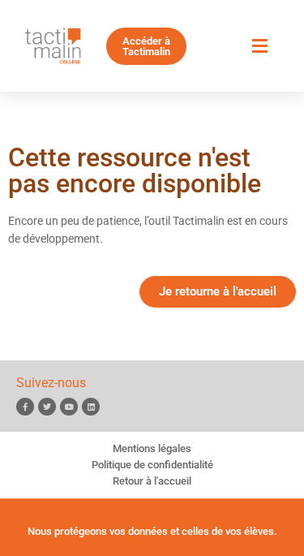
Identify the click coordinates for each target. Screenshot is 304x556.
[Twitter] (47, 407)
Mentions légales (152, 448)
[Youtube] (69, 407)
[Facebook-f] (25, 407)
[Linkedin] (91, 407)
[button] (259, 45)
